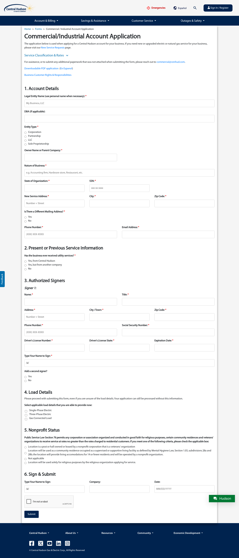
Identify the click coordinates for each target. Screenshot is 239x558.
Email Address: (130, 227)
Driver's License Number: (37, 340)
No (29, 221)
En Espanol (66, 68)
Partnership (34, 136)
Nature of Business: (34, 165)
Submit (31, 514)
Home (27, 29)
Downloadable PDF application (41, 68)
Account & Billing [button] (45, 21)
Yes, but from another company (45, 265)
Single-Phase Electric (40, 410)
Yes (30, 217)
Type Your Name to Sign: (37, 356)
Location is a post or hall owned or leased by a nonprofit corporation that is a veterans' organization (81, 447)
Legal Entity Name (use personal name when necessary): (54, 96)
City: (91, 196)
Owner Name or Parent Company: (42, 150)
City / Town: (95, 310)
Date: (157, 482)
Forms (38, 29)
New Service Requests (53, 47)
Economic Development (187, 533)
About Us (70, 533)
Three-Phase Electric (40, 414)
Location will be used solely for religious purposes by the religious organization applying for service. (82, 462)
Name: (27, 294)
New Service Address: (35, 196)
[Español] (179, 8)
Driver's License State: (101, 340)
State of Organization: (36, 181)
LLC (30, 140)
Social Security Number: (135, 325)
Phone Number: (32, 227)
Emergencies (158, 8)
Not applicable (36, 458)
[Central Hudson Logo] (20, 8)
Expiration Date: (163, 340)
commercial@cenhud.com (171, 62)
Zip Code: (159, 196)
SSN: (91, 181)
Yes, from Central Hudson (41, 261)
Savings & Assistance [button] (94, 21)
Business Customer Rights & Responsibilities (47, 75)
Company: (94, 482)
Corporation (34, 132)
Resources (107, 533)
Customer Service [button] (143, 21)
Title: (124, 294)
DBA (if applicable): (34, 111)
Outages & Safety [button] (191, 21)
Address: (28, 310)
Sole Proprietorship (38, 144)
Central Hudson (38, 533)
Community (144, 533)
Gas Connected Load (40, 418)
